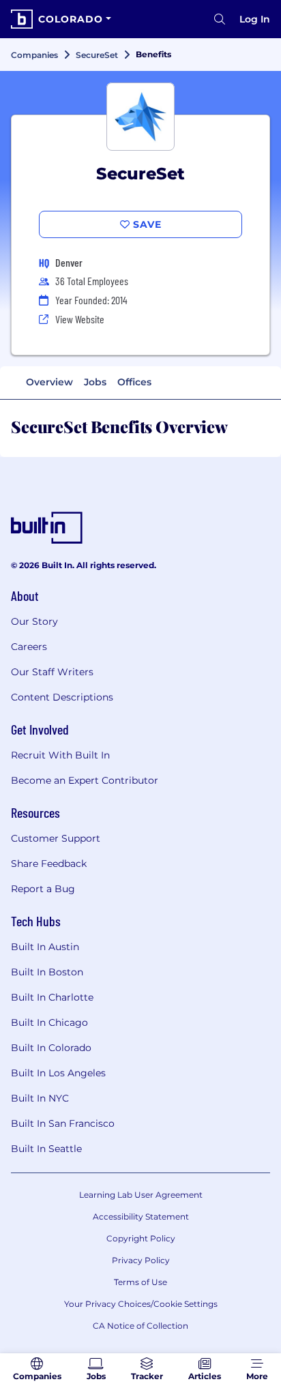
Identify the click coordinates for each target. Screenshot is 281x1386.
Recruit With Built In (60, 755)
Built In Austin (45, 947)
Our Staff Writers (52, 672)
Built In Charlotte (52, 997)
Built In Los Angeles (58, 1073)
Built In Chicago (49, 1022)
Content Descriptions (62, 697)
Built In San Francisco (63, 1123)
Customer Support (55, 838)
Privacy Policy (141, 1260)
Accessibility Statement (141, 1216)
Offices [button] (134, 382)
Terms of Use (140, 1282)
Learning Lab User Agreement (141, 1195)
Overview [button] (49, 382)
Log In (254, 19)
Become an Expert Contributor (84, 780)
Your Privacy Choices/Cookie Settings (141, 1304)
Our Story (34, 621)
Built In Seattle (46, 1148)
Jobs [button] (95, 382)
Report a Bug (43, 889)
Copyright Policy (140, 1238)
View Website (79, 318)
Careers (29, 646)
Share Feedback (49, 863)
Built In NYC (40, 1098)
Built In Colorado (51, 1048)
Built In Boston (47, 972)
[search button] (219, 19)
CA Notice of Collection (140, 1326)
